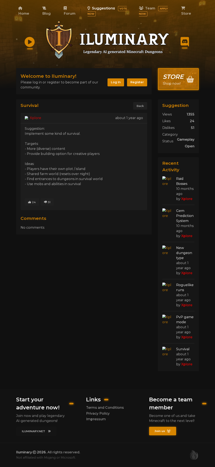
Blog (46, 13)
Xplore (35, 118)
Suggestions (107, 10)
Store (186, 13)
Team (153, 10)
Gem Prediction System (185, 216)
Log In (116, 82)
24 (33, 202)
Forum (69, 13)
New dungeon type (184, 253)
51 (48, 202)
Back (140, 106)
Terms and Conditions (105, 408)
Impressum (96, 419)
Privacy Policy (98, 413)
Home (23, 13)
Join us (160, 431)
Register (137, 82)
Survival (183, 349)
